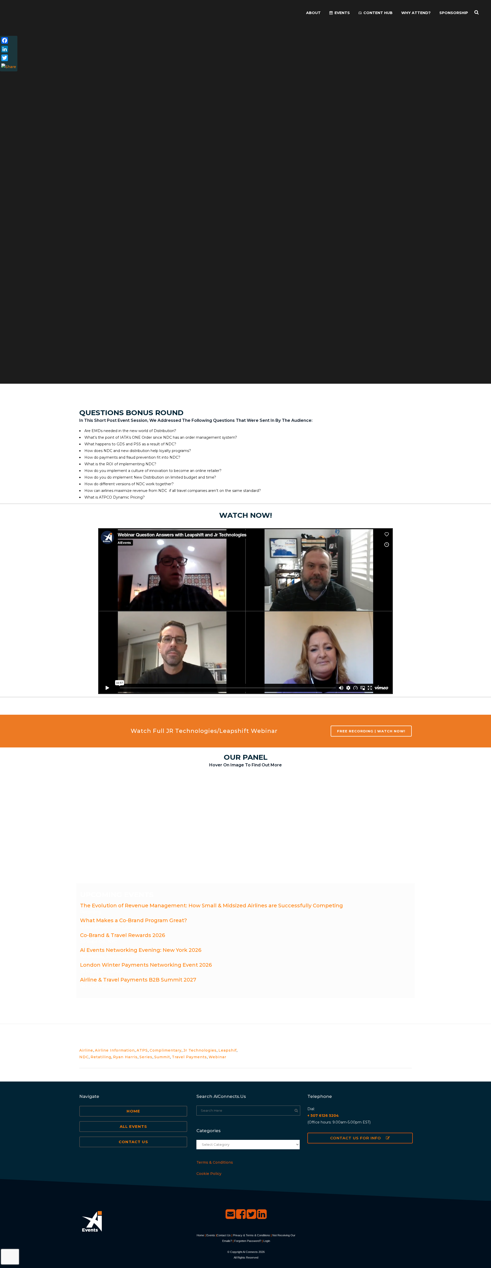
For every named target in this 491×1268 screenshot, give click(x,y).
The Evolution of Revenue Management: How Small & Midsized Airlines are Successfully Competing (211, 905)
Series (145, 1057)
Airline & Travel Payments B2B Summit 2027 (138, 980)
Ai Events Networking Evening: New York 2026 (140, 950)
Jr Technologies (200, 1050)
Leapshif (227, 1050)
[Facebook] (8, 40)
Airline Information (115, 1050)
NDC (84, 1057)
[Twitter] (8, 57)
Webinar (217, 1057)
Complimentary (166, 1050)
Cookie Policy (208, 1173)
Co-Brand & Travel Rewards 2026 (122, 935)
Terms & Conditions (214, 1162)
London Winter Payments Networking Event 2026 (146, 965)
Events (210, 1235)
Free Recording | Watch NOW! (371, 731)
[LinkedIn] (8, 49)
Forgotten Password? (247, 1240)
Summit (162, 1057)
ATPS (142, 1050)
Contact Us (133, 1141)
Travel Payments (189, 1057)
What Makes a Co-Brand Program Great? (133, 920)
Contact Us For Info (355, 1137)
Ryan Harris (125, 1057)
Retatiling (101, 1057)
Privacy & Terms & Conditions (251, 1235)
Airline (86, 1050)
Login (266, 1240)
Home (133, 1111)
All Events (133, 1126)
